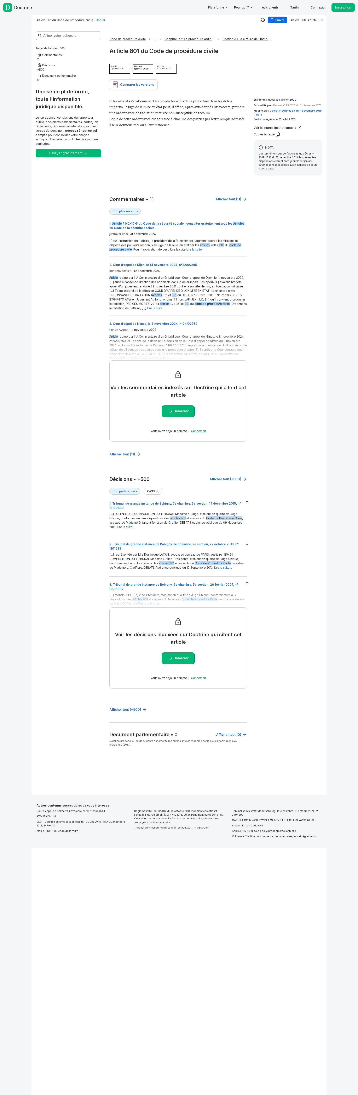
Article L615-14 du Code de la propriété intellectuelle (264, 830)
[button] (270, 7)
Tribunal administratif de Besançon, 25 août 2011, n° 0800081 (171, 827)
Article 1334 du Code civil (247, 825)
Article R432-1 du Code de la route (57, 830)
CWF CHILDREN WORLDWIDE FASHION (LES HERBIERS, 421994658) (273, 820)
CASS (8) (153, 491)
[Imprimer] (262, 20)
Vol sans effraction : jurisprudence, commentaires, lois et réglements (274, 836)
